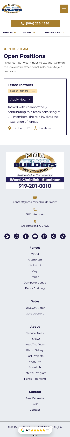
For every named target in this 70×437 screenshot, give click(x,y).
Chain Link (35, 265)
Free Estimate (35, 398)
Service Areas (35, 333)
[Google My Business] (7, 236)
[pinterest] (44, 236)
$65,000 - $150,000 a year (22, 91)
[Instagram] (16, 236)
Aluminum (35, 259)
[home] (12, 9)
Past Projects (35, 355)
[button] (64, 9)
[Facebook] (26, 236)
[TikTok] (63, 236)
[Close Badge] (51, 427)
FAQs (35, 404)
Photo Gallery (35, 350)
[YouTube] (35, 236)
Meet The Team (35, 344)
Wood (35, 254)
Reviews (34, 338)
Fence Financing (35, 378)
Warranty (35, 361)
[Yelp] (53, 236)
